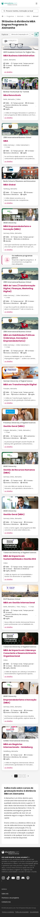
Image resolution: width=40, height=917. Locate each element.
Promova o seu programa (10, 898)
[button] (20, 34)
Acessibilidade (34, 912)
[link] (36, 16)
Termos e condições (8, 912)
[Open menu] (36, 3)
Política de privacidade (22, 912)
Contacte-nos (6, 902)
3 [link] (24, 776)
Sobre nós (5, 894)
